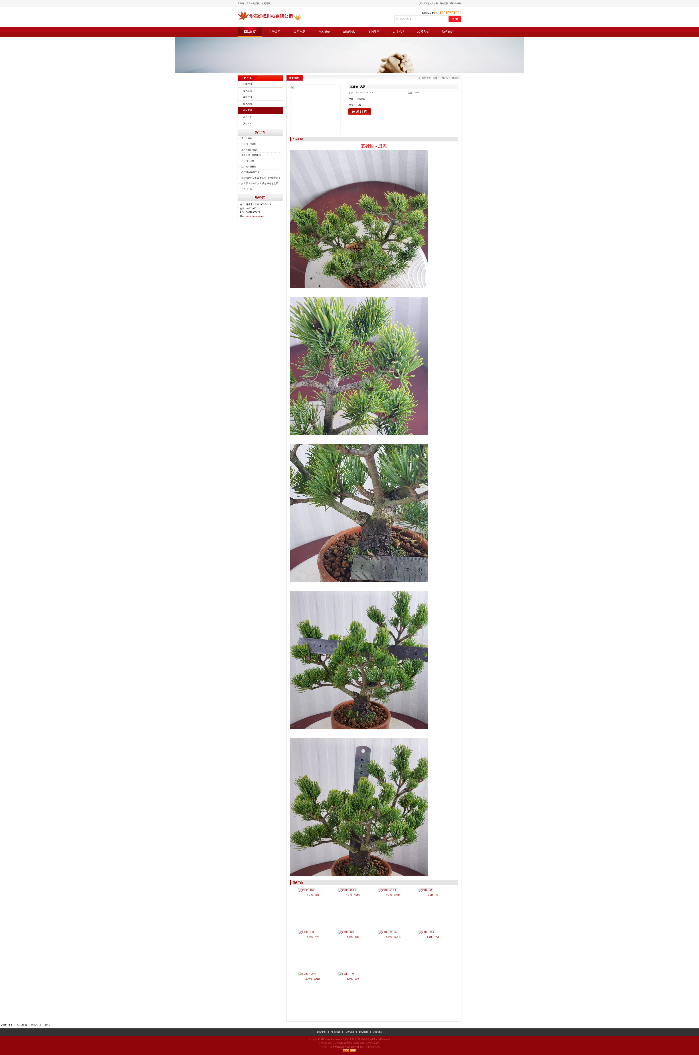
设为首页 (423, 3)
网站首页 (250, 31)
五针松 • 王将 (353, 978)
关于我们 (335, 1032)
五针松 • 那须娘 (248, 144)
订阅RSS (377, 1032)
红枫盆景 (247, 90)
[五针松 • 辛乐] (426, 932)
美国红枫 (247, 97)
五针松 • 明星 (313, 937)
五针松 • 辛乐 (433, 937)
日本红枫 (247, 84)
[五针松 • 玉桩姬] (307, 974)
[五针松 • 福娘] (346, 932)
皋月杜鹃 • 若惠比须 (251, 155)
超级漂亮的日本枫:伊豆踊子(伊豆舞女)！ (261, 178)
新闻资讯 (349, 31)
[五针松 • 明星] (306, 932)
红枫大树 (247, 103)
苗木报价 (324, 31)
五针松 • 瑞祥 (247, 161)
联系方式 (423, 31)
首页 (435, 78)
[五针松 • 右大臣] (387, 890)
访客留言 (448, 31)
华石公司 (36, 1024)
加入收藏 (433, 3)
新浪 (47, 1024)
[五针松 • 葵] (425, 890)
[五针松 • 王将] (346, 974)
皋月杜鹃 (247, 117)
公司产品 (299, 31)
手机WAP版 (455, 3)
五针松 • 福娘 (353, 937)
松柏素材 (247, 110)
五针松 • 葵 (246, 189)
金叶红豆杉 (246, 138)
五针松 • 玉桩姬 (248, 166)
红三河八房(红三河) (250, 172)
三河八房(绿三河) (249, 149)
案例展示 (374, 31)
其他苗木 (247, 123)
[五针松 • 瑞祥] (306, 890)
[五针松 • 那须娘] (347, 890)
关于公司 (275, 31)
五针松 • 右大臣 (393, 895)
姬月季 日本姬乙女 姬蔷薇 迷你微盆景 (259, 183)
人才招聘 (398, 31)
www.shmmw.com (255, 216)
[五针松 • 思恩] (315, 109)
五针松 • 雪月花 (393, 937)
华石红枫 (22, 1024)
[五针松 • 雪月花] (387, 932)
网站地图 (444, 3)
